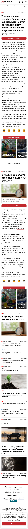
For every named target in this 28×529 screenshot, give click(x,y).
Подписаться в (14, 38)
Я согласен (14, 524)
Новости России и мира (8, 12)
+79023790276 (13, 489)
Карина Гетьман (7, 180)
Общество (5, 349)
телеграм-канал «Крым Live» (10, 126)
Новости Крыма (7, 171)
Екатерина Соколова (8, 33)
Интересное (6, 443)
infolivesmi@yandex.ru (13, 492)
